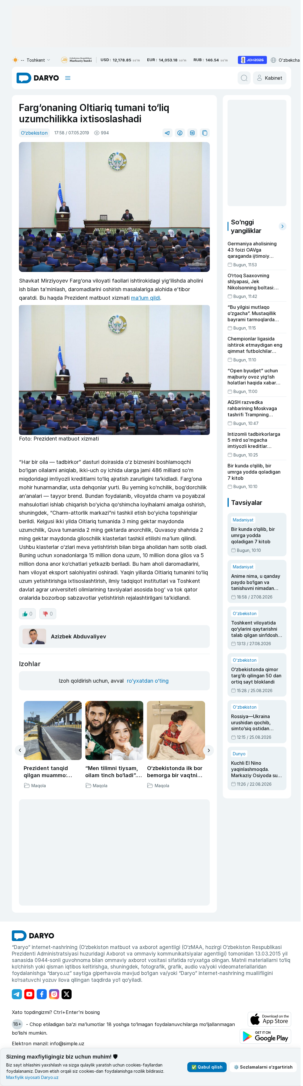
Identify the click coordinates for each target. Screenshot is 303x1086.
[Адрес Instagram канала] (54, 994)
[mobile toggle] (68, 78)
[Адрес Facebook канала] (42, 994)
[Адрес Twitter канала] (67, 994)
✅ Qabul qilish (207, 1066)
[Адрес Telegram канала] (17, 994)
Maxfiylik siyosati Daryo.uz (32, 1077)
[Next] (208, 750)
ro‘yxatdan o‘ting (148, 681)
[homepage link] (38, 78)
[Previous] (20, 750)
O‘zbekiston (34, 133)
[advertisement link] (252, 60)
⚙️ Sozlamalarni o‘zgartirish (263, 1066)
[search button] (244, 77)
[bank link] (76, 60)
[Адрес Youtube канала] (29, 994)
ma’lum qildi (145, 298)
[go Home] (33, 935)
